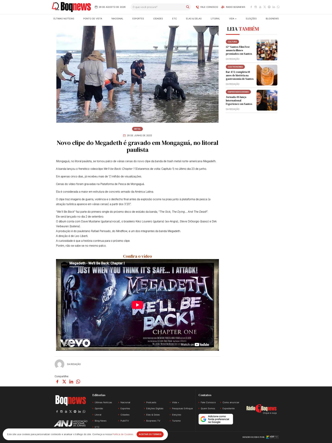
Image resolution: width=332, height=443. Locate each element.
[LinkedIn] (274, 7)
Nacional (117, 18)
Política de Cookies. (123, 434)
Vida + (233, 18)
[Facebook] (251, 7)
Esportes (138, 18)
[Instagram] (256, 7)
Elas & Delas (194, 18)
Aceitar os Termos (150, 434)
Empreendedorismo (238, 92)
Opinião (99, 408)
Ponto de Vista (92, 18)
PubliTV (125, 420)
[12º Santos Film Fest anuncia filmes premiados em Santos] (267, 50)
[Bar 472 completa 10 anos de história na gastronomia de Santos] (267, 75)
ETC (174, 18)
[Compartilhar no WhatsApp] (78, 381)
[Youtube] (260, 7)
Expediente (229, 408)
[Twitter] (265, 7)
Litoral (215, 18)
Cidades (158, 18)
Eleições (251, 18)
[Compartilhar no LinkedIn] (71, 381)
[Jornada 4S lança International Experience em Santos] (267, 100)
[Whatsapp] (278, 7)
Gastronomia (235, 67)
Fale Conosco (208, 402)
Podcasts (151, 402)
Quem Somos (208, 408)
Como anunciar (231, 402)
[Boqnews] (71, 7)
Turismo (176, 420)
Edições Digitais (154, 408)
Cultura (232, 41)
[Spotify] (269, 7)
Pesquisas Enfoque (182, 408)
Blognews (272, 18)
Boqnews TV (153, 420)
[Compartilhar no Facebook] (57, 381)
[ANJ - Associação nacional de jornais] (70, 423)
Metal (137, 129)
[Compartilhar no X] (64, 381)
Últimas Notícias (63, 18)
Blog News (101, 420)
